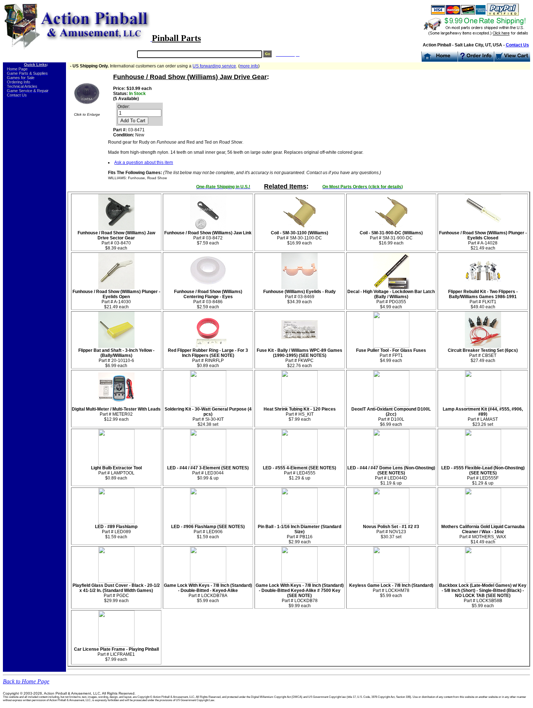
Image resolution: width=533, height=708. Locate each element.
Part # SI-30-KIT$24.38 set (208, 417)
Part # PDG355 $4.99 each (391, 299)
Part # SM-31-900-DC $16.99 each (391, 238)
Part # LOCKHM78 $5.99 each (391, 590)
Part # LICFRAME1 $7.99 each (116, 654)
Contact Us (517, 45)
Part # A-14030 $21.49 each (116, 299)
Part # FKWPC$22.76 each (299, 358)
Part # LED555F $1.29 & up (483, 475)
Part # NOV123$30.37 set (391, 531)
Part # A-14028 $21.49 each (483, 240)
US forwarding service (214, 66)
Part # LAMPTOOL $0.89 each (116, 473)
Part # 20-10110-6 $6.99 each (116, 358)
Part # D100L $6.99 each (391, 417)
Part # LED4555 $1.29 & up (299, 473)
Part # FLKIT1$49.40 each (483, 299)
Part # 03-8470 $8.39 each (116, 240)
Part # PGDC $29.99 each (116, 593)
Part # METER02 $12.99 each (116, 414)
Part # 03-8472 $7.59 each (208, 238)
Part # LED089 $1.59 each (116, 531)
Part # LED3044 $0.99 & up (208, 473)
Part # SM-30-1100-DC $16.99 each (299, 238)
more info (249, 66)
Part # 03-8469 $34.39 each (299, 296)
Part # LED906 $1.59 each (208, 531)
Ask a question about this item (143, 162)
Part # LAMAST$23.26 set (483, 417)
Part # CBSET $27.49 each (483, 355)
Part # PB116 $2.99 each (299, 534)
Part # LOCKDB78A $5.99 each (208, 593)
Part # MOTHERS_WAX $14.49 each (483, 534)
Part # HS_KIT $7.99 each (300, 414)
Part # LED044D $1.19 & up (391, 475)
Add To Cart (132, 120)
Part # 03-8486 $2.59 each (208, 299)
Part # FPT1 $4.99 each (391, 355)
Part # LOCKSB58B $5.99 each (482, 595)
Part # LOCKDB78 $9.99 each (300, 595)
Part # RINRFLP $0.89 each (208, 358)
